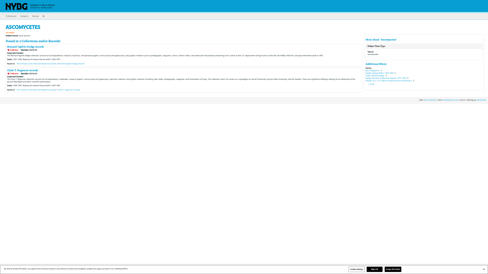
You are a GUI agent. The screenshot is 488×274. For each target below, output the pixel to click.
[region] (244, 269)
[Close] (484, 269)
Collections (11, 16)
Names (35, 16)
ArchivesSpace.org (450, 100)
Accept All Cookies (393, 269)
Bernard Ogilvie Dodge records (25, 46)
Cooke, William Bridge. (375, 75)
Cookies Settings (356, 269)
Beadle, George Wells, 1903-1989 (379, 73)
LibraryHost (481, 100)
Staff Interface (430, 100)
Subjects (24, 16)
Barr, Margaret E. (372, 70)
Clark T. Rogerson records (22, 70)
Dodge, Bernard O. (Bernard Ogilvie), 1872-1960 (386, 78)
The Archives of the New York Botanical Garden (37, 63)
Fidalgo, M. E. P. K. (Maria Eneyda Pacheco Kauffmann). (389, 80)
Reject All (374, 269)
